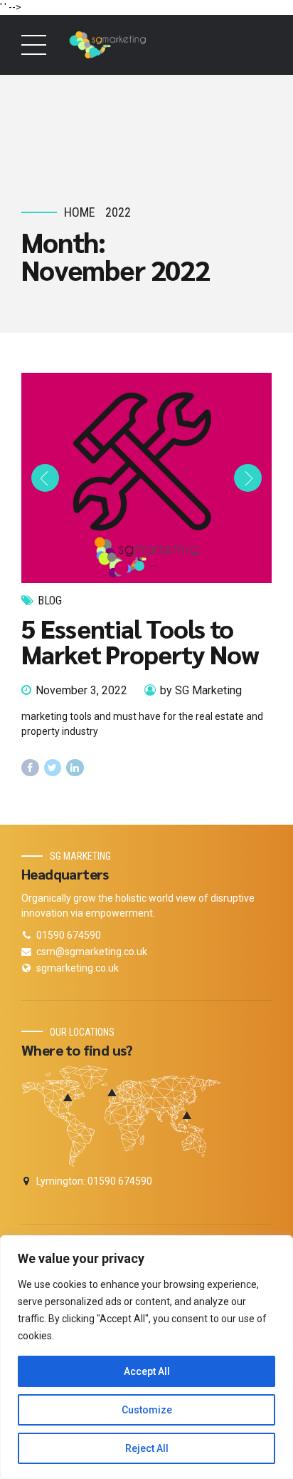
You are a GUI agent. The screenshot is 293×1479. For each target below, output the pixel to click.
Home (79, 212)
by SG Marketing (201, 690)
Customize (147, 1410)
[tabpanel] (146, 478)
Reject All (147, 1448)
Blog (50, 600)
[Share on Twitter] (53, 768)
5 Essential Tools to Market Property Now (139, 641)
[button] (45, 478)
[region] (146, 1357)
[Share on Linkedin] (75, 768)
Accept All (147, 1371)
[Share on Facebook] (30, 768)
